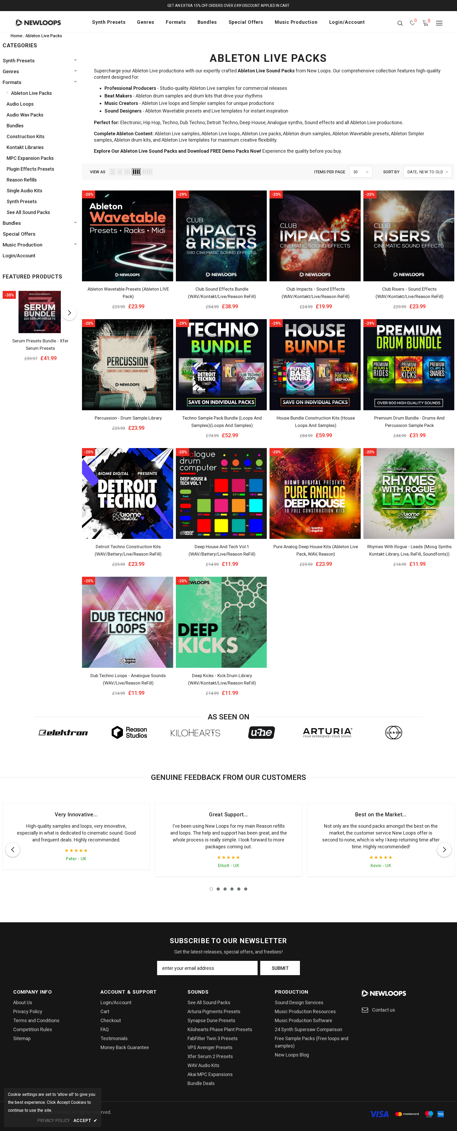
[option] (39, 328)
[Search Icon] (400, 23)
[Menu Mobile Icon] (439, 23)
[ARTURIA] (327, 732)
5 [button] (238, 889)
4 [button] (232, 889)
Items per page (329, 172)
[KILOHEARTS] (195, 732)
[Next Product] (69, 312)
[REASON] (129, 732)
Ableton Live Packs (43, 35)
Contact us (383, 1010)
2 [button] (218, 889)
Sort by (391, 172)
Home (16, 35)
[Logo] (46, 23)
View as (97, 172)
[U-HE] (261, 732)
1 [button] (211, 889)
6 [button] (245, 889)
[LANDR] (393, 732)
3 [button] (225, 889)
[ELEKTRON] (63, 732)
